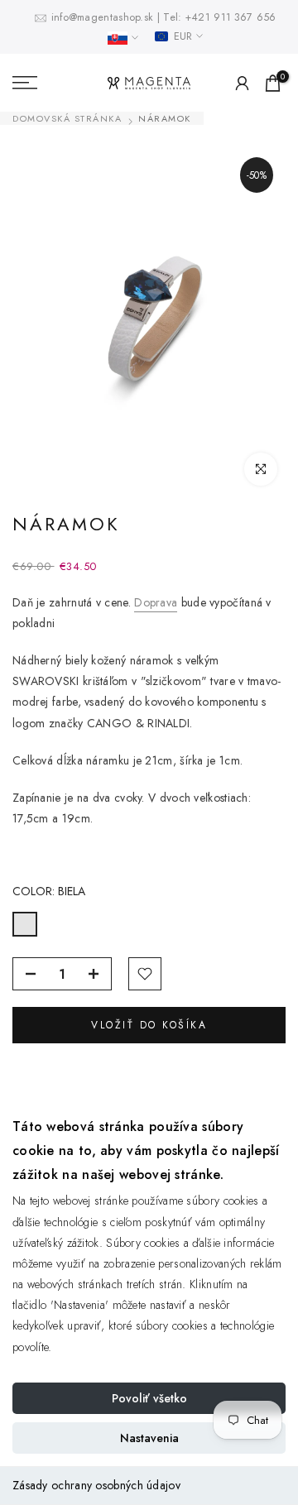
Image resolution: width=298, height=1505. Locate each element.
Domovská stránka (67, 118)
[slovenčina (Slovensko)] (123, 38)
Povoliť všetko (149, 1398)
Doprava (155, 602)
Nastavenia (149, 1438)
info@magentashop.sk (104, 17)
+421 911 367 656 (230, 17)
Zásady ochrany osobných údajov (96, 1485)
